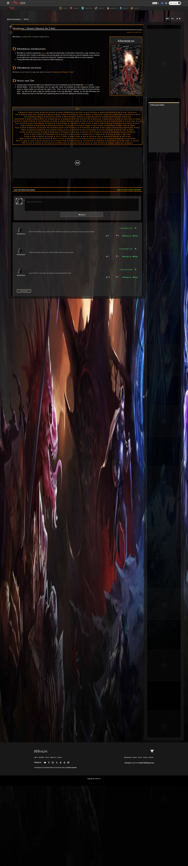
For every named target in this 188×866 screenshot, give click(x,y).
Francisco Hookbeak (106, 130)
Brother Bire (86, 119)
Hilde (34, 136)
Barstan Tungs (78, 114)
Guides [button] (135, 8)
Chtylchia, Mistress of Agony (69, 121)
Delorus (129, 123)
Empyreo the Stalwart (36, 130)
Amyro (87, 112)
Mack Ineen (120, 143)
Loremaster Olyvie (75, 143)
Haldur (97, 134)
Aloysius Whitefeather (65, 112)
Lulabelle (111, 143)
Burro (112, 119)
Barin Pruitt (66, 114)
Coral (23, 123)
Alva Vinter (79, 112)
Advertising (127, 757)
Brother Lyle (97, 119)
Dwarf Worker (110, 125)
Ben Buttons (129, 114)
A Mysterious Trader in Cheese (28, 112)
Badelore (42, 114)
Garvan (37, 132)
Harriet (118, 134)
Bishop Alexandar (70, 117)
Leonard (45, 141)
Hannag (110, 134)
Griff (33, 134)
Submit (82, 215)
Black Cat (81, 117)
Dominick (30, 125)
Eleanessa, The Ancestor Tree (39, 127)
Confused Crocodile (115, 121)
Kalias (34, 138)
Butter (119, 119)
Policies (151, 757)
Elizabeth (96, 127)
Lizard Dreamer (88, 141)
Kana (41, 138)
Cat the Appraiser (44, 121)
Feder (84, 130)
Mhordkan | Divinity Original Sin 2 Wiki (34, 28)
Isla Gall (91, 136)
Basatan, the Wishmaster (94, 114)
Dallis (95, 123)
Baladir (58, 114)
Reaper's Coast (68, 72)
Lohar (30, 143)
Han (103, 134)
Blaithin (29, 119)
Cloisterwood (56, 72)
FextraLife (127, 763)
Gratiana (105, 132)
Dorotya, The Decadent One (68, 125)
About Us (53, 757)
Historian (41, 136)
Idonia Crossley (75, 136)
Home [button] (64, 8)
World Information (14, 19)
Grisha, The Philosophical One (47, 134)
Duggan (88, 125)
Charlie (54, 121)
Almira (53, 112)
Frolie (117, 130)
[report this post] (135, 228)
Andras (94, 112)
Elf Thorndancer (71, 127)
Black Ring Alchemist (94, 117)
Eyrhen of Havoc (57, 130)
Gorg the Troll (86, 132)
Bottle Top (43, 119)
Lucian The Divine (99, 143)
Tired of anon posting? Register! (129, 190)
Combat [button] (100, 8)
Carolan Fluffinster (29, 121)
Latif (38, 141)
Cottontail (50, 123)
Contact (59, 757)
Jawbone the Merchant (111, 136)
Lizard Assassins (74, 141)
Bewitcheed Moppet (36, 117)
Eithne (24, 127)
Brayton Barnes (55, 119)
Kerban (55, 138)
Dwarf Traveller (98, 125)
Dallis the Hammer (106, 123)
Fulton (124, 130)
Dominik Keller (40, 125)
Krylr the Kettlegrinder (116, 138)
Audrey (23, 114)
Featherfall (75, 130)
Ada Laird (45, 112)
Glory (78, 132)
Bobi (36, 119)
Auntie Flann (32, 114)
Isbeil (84, 136)
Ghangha (66, 132)
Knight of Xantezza (73, 138)
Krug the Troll (101, 138)
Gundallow (76, 134)
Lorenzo (87, 143)
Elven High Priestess (126, 127)
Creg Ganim (74, 123)
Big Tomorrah (50, 117)
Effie (125, 125)
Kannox (47, 138)
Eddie (120, 125)
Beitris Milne (118, 114)
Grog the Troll (65, 134)
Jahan (43, 53)
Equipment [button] (112, 8)
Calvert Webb (128, 119)
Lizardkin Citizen (124, 141)
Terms (140, 757)
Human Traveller (61, 136)
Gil (72, 132)
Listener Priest (61, 141)
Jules (28, 138)
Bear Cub (108, 114)
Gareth (30, 132)
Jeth (123, 136)
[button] (155, 3)
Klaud (62, 138)
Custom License (71, 767)
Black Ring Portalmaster (112, 117)
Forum (47, 757)
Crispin (83, 123)
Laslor (32, 141)
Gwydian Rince (87, 134)
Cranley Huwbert (61, 123)
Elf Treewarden (85, 127)
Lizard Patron (111, 141)
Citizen (84, 121)
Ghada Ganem (55, 132)
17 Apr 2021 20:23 (125, 269)
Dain (89, 123)
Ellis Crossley (106, 127)
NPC (30, 37)
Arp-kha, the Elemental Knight (110, 112)
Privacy (145, 757)
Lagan (25, 141)
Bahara (50, 114)
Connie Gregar (130, 121)
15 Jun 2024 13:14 (125, 228)
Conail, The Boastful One (97, 121)
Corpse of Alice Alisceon (36, 123)
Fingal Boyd (92, 130)
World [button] (124, 8)
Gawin (45, 132)
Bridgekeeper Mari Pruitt (71, 119)
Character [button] (87, 8)
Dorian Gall (52, 125)
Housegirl (50, 136)
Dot (81, 125)
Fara (67, 130)
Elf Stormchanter (58, 127)
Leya (52, 141)
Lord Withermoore (60, 143)
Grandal (97, 132)
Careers (134, 757)
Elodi (115, 127)
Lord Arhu (38, 143)
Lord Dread (48, 143)
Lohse (86, 85)
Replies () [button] (127, 236)
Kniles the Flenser (88, 138)
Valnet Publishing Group (146, 763)
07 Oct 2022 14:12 (125, 249)
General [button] (75, 8)
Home (36, 757)
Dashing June (120, 123)
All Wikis (41, 757)
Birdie (59, 117)
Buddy (105, 119)
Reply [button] (136, 236)
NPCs (26, 19)
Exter (48, 130)
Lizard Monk (100, 141)
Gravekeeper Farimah (118, 132)
